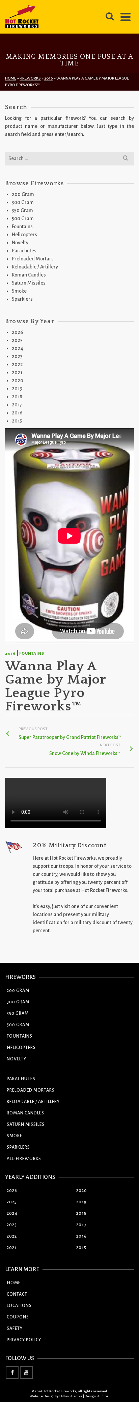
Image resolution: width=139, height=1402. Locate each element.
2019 (17, 388)
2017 (17, 404)
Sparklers (22, 299)
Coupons (18, 1317)
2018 (17, 396)
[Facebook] (12, 1372)
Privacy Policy (24, 1340)
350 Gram (22, 210)
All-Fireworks (24, 1158)
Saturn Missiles (29, 283)
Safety (15, 1328)
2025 (17, 340)
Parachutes (24, 250)
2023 (17, 356)
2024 (17, 348)
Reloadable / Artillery (35, 266)
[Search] (109, 17)
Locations (19, 1305)
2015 (17, 420)
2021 (17, 372)
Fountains (31, 653)
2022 (17, 364)
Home (14, 1283)
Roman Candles (29, 275)
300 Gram (23, 202)
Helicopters (24, 234)
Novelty (20, 242)
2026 (17, 332)
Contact (17, 1294)
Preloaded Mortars (33, 258)
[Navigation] (125, 17)
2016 (10, 653)
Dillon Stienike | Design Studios (83, 1396)
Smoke (19, 291)
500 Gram (23, 218)
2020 (17, 380)
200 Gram (23, 194)
